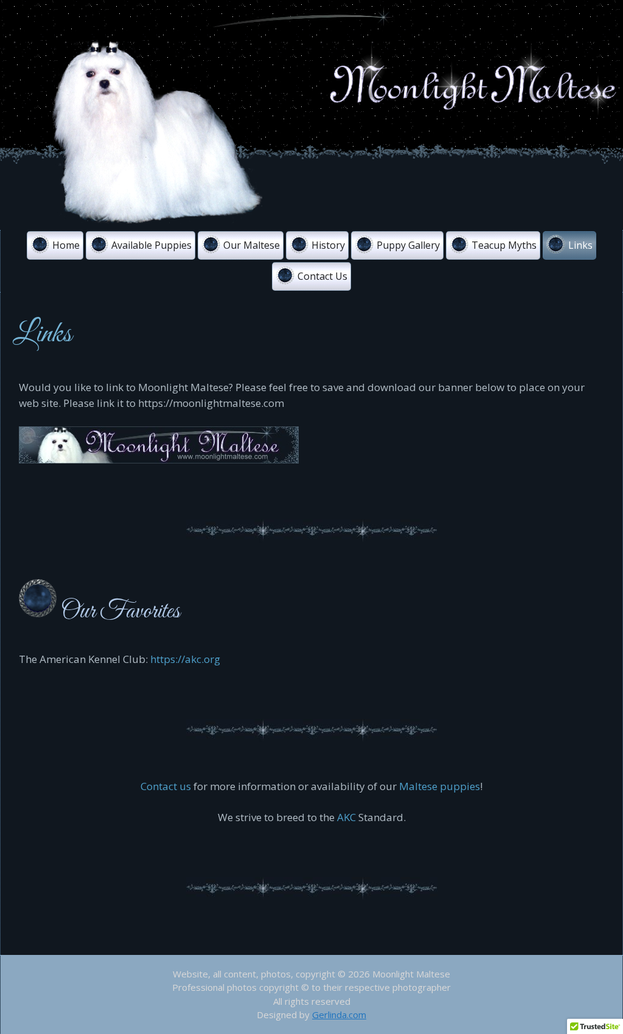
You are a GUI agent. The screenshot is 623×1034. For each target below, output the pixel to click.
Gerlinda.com (339, 1014)
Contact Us (322, 276)
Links (580, 245)
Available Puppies (151, 245)
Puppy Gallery (408, 245)
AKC (346, 817)
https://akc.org (185, 659)
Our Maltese (251, 245)
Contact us (166, 786)
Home (66, 245)
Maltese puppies (439, 786)
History (328, 245)
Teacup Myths (504, 245)
